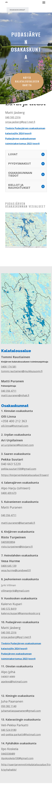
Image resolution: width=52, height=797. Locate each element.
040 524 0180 (8, 730)
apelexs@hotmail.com (14, 681)
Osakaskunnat (17, 10)
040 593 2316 (13, 117)
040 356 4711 (8, 390)
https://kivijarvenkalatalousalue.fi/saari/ (25, 475)
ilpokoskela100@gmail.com (17, 758)
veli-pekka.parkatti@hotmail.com (21, 734)
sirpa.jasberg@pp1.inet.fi (20, 122)
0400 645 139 (8, 565)
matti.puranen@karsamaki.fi (18, 522)
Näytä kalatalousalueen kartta (27, 81)
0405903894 (8, 542)
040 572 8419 (8, 608)
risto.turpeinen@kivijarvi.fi (17, 546)
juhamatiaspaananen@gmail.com (21, 710)
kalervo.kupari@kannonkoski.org (20, 613)
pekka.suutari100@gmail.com (18, 468)
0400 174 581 (8, 366)
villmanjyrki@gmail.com (15, 590)
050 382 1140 (8, 706)
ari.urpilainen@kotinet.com (17, 445)
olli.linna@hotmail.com (14, 425)
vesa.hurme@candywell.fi (16, 570)
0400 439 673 (8, 493)
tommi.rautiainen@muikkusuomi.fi (22, 371)
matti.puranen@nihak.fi (15, 395)
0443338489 (8, 753)
